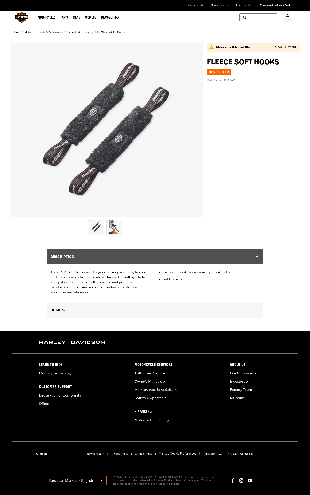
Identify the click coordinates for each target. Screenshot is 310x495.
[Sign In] (287, 17)
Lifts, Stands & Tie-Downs (110, 32)
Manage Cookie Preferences (177, 453)
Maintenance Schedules (154, 389)
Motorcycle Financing (152, 420)
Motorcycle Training (55, 373)
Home (16, 32)
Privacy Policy (119, 453)
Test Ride (241, 5)
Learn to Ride (196, 5)
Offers (44, 403)
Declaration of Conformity (60, 395)
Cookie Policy (143, 453)
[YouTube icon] (249, 480)
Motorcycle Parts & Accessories (43, 32)
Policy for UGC (212, 453)
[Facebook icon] (232, 480)
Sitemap (41, 453)
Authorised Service (150, 373)
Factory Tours (241, 389)
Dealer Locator (220, 5)
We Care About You (241, 453)
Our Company (241, 373)
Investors (237, 381)
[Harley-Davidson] (83, 342)
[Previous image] (19, 130)
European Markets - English (276, 5)
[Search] (258, 17)
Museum (237, 398)
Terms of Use (95, 453)
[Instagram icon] (241, 480)
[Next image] (194, 130)
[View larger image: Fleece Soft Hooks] (107, 129)
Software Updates (149, 398)
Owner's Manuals (148, 381)
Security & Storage (78, 32)
